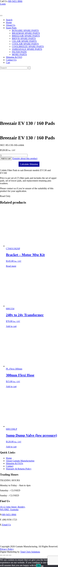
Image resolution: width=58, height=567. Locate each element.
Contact (9, 466)
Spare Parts (11, 28)
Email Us (6, 524)
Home (9, 22)
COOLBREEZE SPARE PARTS (28, 46)
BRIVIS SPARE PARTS (24, 38)
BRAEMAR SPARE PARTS (26, 33)
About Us (10, 25)
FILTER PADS (19, 52)
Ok (38, 565)
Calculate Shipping (29, 164)
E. (1, 524)
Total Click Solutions (30, 552)
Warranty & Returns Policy (18, 469)
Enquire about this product (24, 158)
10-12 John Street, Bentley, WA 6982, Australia (12, 508)
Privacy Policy (7, 549)
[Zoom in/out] (1, 555)
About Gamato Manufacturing (20, 461)
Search (9, 20)
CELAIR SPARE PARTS (24, 41)
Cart (8, 62)
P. (1, 514)
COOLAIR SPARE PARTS (25, 44)
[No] (42, 566)
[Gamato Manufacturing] (14, 14)
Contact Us (11, 60)
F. (1, 519)
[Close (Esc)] (10, 555)
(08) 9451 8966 (15, 1)
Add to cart (6, 158)
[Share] (7, 555)
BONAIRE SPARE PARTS (25, 30)
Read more (11, 266)
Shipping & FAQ (14, 57)
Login (3, 4)
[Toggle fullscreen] (4, 555)
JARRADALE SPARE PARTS (27, 49)
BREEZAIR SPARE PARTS (26, 36)
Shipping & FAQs (14, 463)
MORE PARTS (19, 54)
